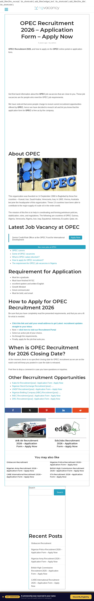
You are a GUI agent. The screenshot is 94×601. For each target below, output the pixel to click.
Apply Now (75, 237)
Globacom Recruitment (17, 462)
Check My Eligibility (81, 597)
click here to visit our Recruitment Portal (37, 330)
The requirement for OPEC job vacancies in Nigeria (34, 263)
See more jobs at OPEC (47, 247)
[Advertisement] (47, 75)
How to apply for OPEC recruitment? (28, 260)
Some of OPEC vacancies (23, 254)
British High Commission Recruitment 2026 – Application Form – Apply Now (44, 571)
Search (32, 488)
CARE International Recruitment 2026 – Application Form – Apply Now (45, 583)
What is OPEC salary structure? (26, 257)
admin (53, 43)
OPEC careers (18, 250)
